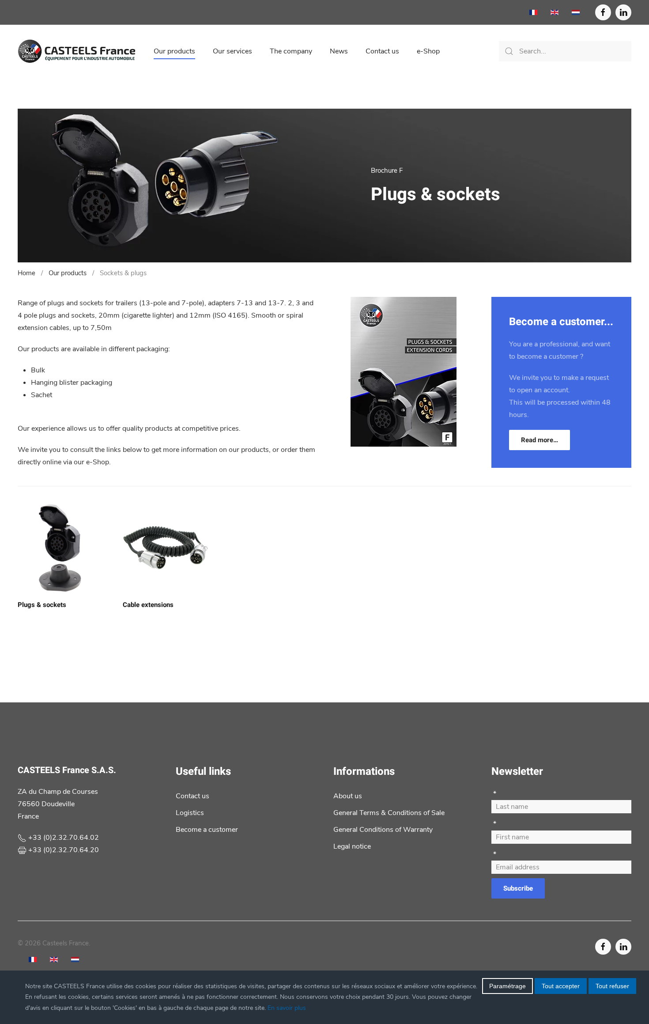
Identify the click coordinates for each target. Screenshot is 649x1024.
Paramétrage (507, 986)
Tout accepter (561, 986)
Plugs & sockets (42, 605)
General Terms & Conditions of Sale (389, 813)
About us (347, 796)
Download (403, 400)
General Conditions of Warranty (383, 829)
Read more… (539, 440)
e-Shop (428, 51)
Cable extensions (148, 605)
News (339, 51)
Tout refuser (612, 986)
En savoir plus (287, 1008)
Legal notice (352, 846)
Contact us (382, 51)
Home (26, 273)
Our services (232, 51)
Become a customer (207, 829)
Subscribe (518, 888)
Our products (174, 51)
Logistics (190, 813)
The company (291, 51)
